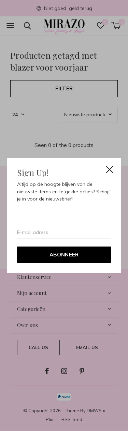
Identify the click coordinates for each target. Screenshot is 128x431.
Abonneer (64, 254)
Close (109, 169)
